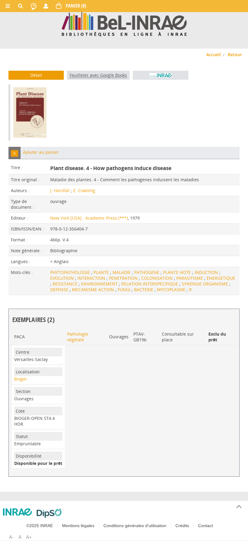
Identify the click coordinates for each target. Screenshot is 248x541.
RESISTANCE (66, 284)
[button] (14, 153)
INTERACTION (91, 278)
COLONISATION (157, 278)
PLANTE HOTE (177, 272)
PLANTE (101, 272)
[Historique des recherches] (34, 6)
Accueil (213, 54)
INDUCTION (206, 272)
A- (11, 537)
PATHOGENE (147, 272)
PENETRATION (124, 278)
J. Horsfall (60, 190)
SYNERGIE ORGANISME (205, 284)
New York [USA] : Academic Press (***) (89, 218)
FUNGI (125, 289)
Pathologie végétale (77, 337)
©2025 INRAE (39, 525)
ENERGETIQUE (221, 278)
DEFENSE (60, 289)
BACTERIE (144, 289)
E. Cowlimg (84, 190)
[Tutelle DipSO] (49, 513)
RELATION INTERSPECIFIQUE (150, 284)
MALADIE (122, 272)
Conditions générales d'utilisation (134, 525)
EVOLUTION (62, 278)
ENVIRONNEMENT (100, 284)
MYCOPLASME (172, 289)
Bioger (20, 379)
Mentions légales (78, 525)
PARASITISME (190, 278)
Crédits (182, 525)
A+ (29, 537)
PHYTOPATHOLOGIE (70, 272)
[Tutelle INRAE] (17, 512)
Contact (205, 525)
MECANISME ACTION (93, 289)
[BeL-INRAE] (124, 24)
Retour (235, 54)
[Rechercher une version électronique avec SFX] (160, 75)
